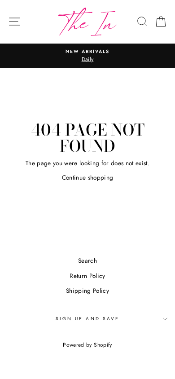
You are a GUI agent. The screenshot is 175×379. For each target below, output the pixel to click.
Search (87, 260)
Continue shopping (88, 177)
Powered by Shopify (87, 345)
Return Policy (87, 275)
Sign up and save (87, 318)
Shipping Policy (87, 290)
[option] (87, 56)
